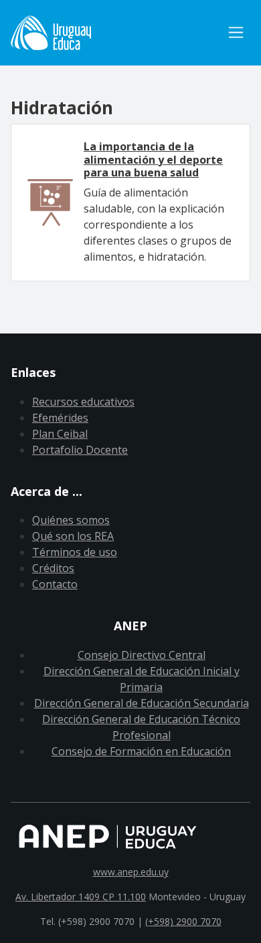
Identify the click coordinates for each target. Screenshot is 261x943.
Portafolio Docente (80, 449)
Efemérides (60, 417)
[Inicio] (116, 33)
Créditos (53, 568)
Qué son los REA (73, 536)
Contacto (55, 584)
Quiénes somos (71, 520)
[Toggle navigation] (236, 32)
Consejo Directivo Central (141, 655)
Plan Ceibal (60, 433)
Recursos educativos (83, 401)
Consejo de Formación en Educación (141, 751)
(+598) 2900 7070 (183, 921)
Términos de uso (74, 552)
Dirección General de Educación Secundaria (141, 703)
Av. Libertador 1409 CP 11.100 (80, 896)
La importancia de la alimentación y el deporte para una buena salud (153, 159)
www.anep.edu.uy (131, 871)
